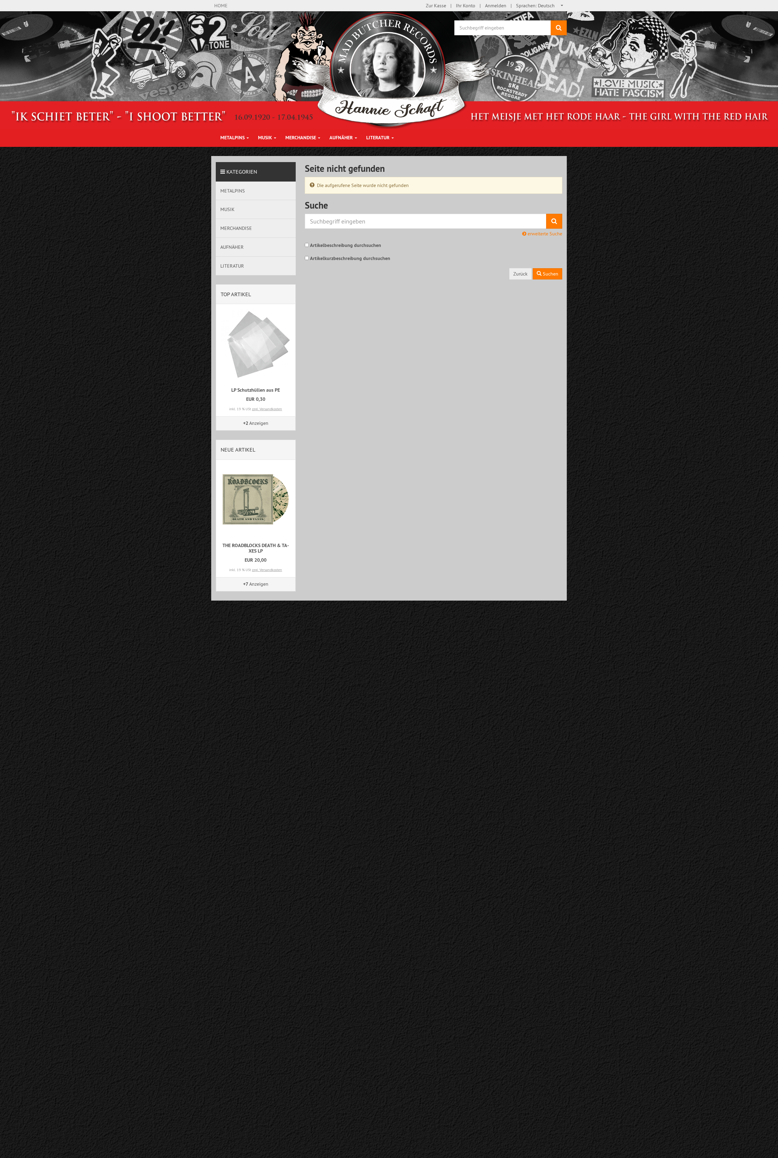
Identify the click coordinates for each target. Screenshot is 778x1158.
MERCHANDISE (301, 137)
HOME (221, 5)
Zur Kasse (436, 5)
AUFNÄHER (341, 137)
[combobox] (540, 5)
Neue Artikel (238, 449)
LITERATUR (378, 137)
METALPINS (233, 137)
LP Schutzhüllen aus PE (255, 390)
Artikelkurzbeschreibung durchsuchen (350, 258)
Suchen (550, 274)
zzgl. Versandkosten (267, 409)
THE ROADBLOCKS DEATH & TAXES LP (255, 548)
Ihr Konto (465, 5)
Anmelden (495, 5)
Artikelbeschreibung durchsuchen (345, 245)
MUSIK (265, 137)
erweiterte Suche (544, 234)
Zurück (520, 274)
